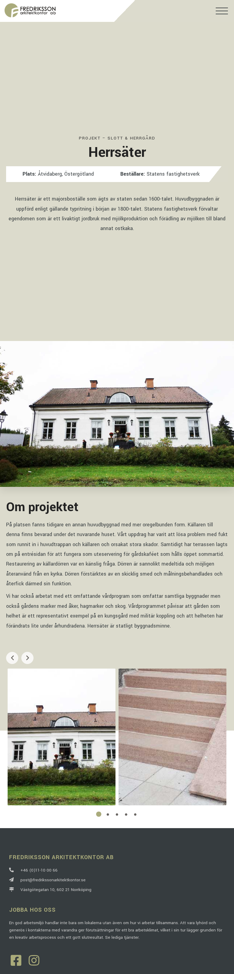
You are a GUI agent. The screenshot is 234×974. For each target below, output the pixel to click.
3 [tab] (117, 814)
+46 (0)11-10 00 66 (38, 870)
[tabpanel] (61, 737)
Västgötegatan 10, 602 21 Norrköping (54, 890)
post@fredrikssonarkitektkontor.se (52, 880)
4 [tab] (126, 814)
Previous (12, 658)
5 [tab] (135, 814)
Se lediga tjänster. (122, 937)
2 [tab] (108, 814)
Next (27, 658)
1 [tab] (99, 814)
